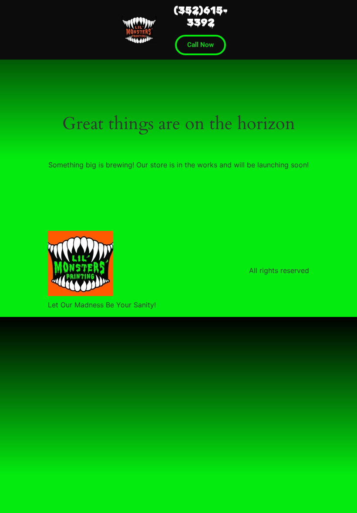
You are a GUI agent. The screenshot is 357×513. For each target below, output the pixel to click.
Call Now (200, 45)
